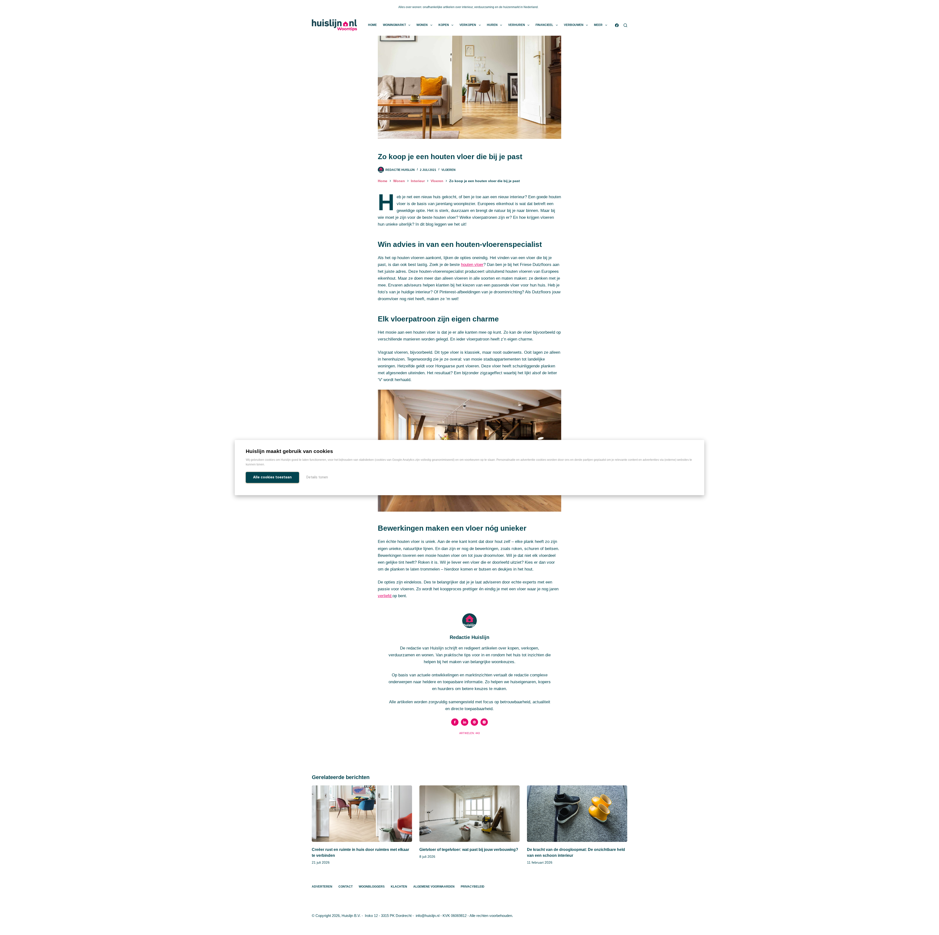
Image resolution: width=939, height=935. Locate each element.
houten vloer (472, 264)
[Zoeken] (625, 25)
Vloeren (448, 170)
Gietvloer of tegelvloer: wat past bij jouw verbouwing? (468, 849)
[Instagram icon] (484, 722)
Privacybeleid (472, 886)
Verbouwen (573, 25)
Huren (492, 25)
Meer (598, 25)
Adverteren (322, 886)
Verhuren (516, 25)
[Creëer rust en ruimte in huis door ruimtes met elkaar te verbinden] (362, 813)
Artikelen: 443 (469, 733)
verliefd (385, 596)
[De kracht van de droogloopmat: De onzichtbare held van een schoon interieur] (577, 813)
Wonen (422, 25)
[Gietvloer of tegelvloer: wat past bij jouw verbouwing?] (469, 813)
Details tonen (317, 477)
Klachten (399, 886)
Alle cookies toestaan (272, 477)
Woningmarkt (394, 25)
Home (372, 25)
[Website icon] (474, 722)
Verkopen (467, 25)
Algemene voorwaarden (434, 886)
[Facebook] (617, 25)
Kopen (443, 25)
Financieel (544, 25)
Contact (345, 886)
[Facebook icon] (454, 722)
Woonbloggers (372, 886)
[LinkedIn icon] (464, 722)
